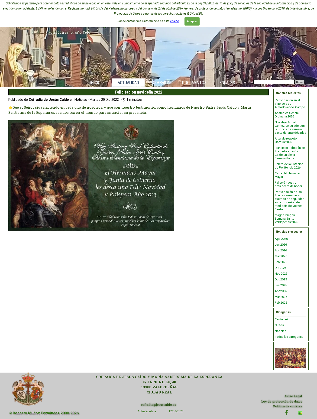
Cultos (279, 325)
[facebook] (286, 412)
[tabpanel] (159, 384)
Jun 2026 (281, 244)
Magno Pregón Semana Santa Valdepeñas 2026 (286, 218)
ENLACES (227, 82)
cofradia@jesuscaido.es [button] (158, 405)
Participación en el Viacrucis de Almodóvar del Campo (290, 103)
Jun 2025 (281, 285)
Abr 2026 (281, 250)
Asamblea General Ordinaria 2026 (287, 114)
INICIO (95, 82)
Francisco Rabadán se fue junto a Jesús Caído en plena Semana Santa (290, 153)
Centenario (282, 319)
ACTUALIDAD (128, 82)
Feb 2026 (281, 262)
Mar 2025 (281, 297)
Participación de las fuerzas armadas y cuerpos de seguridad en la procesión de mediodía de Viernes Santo (289, 200)
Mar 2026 (281, 256)
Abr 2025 (281, 291)
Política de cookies (287, 406)
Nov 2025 (281, 273)
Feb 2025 (281, 302)
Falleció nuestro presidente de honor (288, 184)
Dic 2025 (280, 268)
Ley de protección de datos (281, 401)
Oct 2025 (281, 279)
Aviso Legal (293, 396)
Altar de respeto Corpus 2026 (286, 140)
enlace (174, 21)
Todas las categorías (289, 336)
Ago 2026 (281, 238)
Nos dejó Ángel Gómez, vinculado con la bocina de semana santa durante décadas (290, 127)
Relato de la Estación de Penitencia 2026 (289, 165)
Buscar (299, 82)
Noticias (280, 331)
